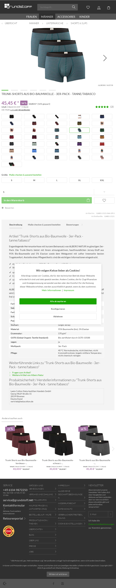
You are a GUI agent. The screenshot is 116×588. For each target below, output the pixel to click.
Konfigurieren (58, 309)
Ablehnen (58, 316)
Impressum (69, 290)
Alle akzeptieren (58, 301)
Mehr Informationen (51, 290)
